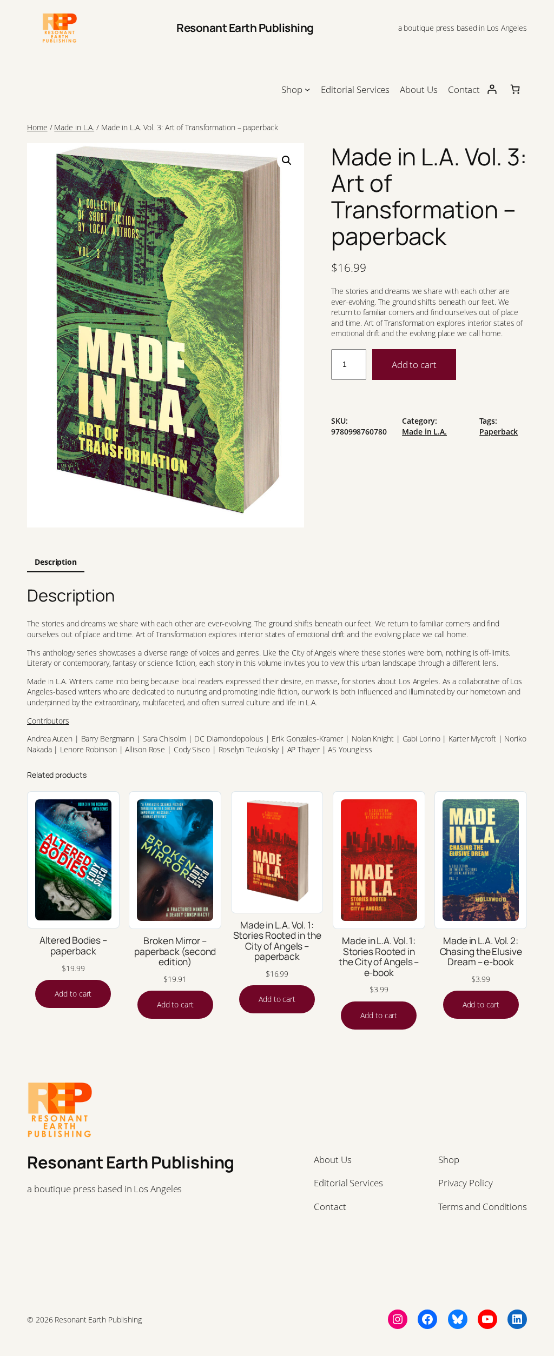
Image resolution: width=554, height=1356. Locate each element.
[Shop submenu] (307, 89)
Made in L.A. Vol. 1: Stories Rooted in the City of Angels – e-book (379, 957)
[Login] (491, 89)
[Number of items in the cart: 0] (515, 89)
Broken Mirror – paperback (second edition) (175, 951)
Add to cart (414, 364)
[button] (286, 160)
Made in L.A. (74, 127)
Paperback (498, 431)
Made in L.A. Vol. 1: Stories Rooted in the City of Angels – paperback (277, 941)
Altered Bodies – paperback (73, 945)
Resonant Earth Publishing (245, 27)
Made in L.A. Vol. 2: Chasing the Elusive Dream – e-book (481, 951)
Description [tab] (56, 562)
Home (37, 127)
